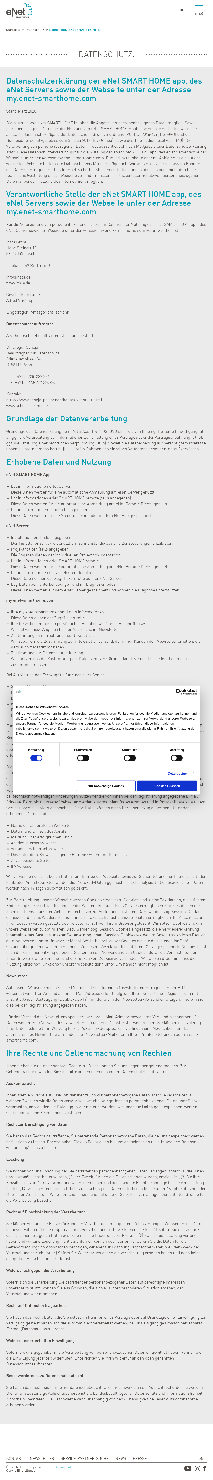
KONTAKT (14, 1459)
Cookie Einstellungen (21, 1470)
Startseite (13, 30)
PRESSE (140, 1459)
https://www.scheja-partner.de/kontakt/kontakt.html (54, 400)
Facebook (205, 1469)
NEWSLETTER (42, 1459)
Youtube (187, 1469)
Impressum (37, 1467)
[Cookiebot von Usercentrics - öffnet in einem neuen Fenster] (179, 692)
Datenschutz (35, 30)
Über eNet (13, 1467)
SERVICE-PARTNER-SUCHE (85, 1459)
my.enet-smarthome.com (51, 212)
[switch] (83, 758)
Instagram (197, 1469)
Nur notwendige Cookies (106, 786)
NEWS (120, 1459)
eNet (203, 1459)
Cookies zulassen (167, 786)
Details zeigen (178, 773)
